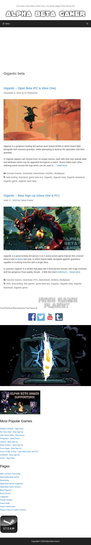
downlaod (23, 177)
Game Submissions (7, 506)
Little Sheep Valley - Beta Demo (12, 435)
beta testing (11, 177)
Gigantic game (10, 181)
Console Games (14, 173)
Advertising (4, 480)
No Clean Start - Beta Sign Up (11, 432)
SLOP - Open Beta (7, 458)
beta (8, 284)
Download (27, 173)
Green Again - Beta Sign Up (10, 448)
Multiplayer (59, 173)
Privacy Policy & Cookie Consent (13, 510)
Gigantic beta (59, 177)
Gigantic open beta (27, 181)
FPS (36, 280)
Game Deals (5, 503)
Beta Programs (6, 490)
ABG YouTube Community (10, 474)
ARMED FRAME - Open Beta (11, 429)
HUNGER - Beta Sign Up (10, 455)
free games (29, 284)
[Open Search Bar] (87, 23)
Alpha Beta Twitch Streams (10, 487)
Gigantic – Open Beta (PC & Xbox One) (30, 88)
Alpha (20, 259)
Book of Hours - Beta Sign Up (11, 445)
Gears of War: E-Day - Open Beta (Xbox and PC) (19, 452)
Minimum (62, 272)
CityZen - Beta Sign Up (9, 442)
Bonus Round (5, 493)
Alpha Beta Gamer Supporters (11, 484)
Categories (4, 497)
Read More (62, 165)
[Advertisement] (45, 47)
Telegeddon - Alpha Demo (10, 438)
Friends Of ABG (6, 500)
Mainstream (39, 173)
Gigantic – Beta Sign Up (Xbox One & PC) (31, 195)
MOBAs (49, 173)
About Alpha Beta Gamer (9, 477)
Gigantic (48, 177)
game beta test (36, 177)
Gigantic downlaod (75, 177)
